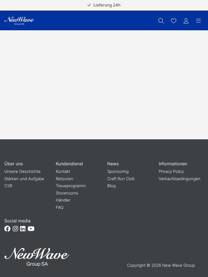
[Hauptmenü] (198, 21)
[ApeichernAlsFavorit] (173, 21)
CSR (8, 185)
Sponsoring (118, 171)
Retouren (64, 178)
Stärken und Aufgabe (24, 178)
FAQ (59, 207)
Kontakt (63, 171)
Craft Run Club (121, 178)
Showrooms (67, 193)
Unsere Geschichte (22, 171)
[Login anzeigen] (186, 21)
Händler (63, 200)
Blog (111, 185)
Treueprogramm (71, 185)
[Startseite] (19, 21)
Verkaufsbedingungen (179, 178)
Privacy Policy (171, 171)
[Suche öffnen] (161, 21)
